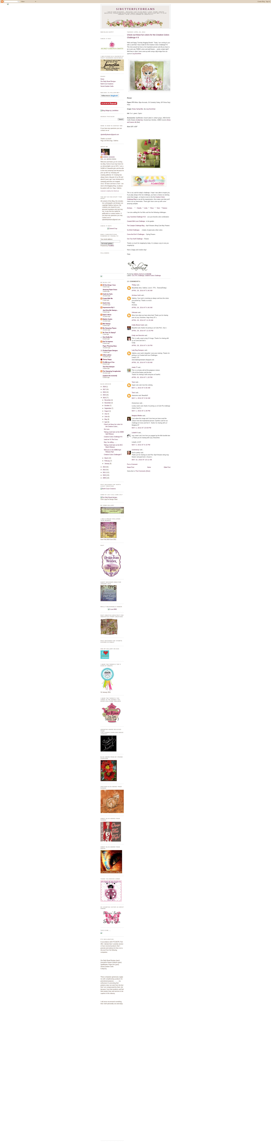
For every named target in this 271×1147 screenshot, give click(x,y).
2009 (104, 478)
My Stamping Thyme (109, 328)
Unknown (134, 312)
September (108, 408)
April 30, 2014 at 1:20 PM (142, 377)
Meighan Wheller (137, 415)
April (106, 422)
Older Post (167, 467)
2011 (104, 472)
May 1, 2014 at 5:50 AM (141, 388)
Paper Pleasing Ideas (110, 346)
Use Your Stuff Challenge (135, 239)
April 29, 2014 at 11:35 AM (142, 320)
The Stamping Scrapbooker (112, 371)
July (105, 414)
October (107, 405)
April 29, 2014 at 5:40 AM (142, 290)
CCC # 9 (134, 275)
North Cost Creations (107, 84)
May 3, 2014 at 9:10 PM (141, 445)
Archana (129, 208)
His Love (106, 429)
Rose (152, 208)
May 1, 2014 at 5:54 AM (141, 398)
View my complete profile (110, 191)
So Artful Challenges (133, 230)
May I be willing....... (110, 442)
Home (149, 467)
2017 (104, 389)
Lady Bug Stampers (138, 350)
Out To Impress (108, 341)
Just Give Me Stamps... (110, 310)
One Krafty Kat (107, 337)
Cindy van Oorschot (138, 335)
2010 (104, 475)
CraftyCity (139, 120)
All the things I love (109, 285)
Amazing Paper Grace (110, 289)
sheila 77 (134, 367)
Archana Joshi (136, 295)
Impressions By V (108, 307)
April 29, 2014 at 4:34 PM (142, 345)
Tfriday (134, 285)
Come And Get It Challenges (135, 234)
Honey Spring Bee (137, 109)
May (106, 419)
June (106, 416)
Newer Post (130, 467)
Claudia (139, 208)
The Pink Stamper (109, 366)
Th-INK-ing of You (108, 362)
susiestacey (135, 449)
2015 (104, 395)
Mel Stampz (107, 323)
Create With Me (108, 298)
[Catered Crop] (112, 228)
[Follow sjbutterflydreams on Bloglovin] (110, 96)
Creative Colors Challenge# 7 (113, 454)
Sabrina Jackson (109, 157)
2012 (104, 469)
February (107, 461)
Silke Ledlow (107, 355)
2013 (104, 467)
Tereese (164, 208)
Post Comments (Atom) (143, 471)
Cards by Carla (107, 294)
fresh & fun (106, 303)
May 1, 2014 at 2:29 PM (141, 411)
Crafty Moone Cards (138, 325)
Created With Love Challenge (136, 221)
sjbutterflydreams (135, 9)
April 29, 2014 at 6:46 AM (142, 307)
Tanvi (159, 208)
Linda (146, 208)
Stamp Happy (107, 359)
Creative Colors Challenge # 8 (113, 437)
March (106, 458)
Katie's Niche (107, 315)
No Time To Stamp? (109, 332)
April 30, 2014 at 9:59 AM (142, 362)
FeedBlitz (111, 245)
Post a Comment (132, 464)
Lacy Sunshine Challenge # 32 (136, 217)
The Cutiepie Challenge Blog (135, 225)
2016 (104, 392)
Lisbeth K (135, 432)
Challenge (141, 275)
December (107, 400)
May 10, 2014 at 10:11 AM (142, 460)
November (107, 403)
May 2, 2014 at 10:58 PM (141, 428)
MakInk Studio (107, 319)
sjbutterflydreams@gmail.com (110, 134)
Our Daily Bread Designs (108, 81)
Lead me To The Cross (111, 439)
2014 (104, 397)
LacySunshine (136, 53)
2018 (104, 386)
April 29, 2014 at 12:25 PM (142, 330)
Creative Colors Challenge (153, 275)
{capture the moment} (110, 375)
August (106, 411)
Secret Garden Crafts (107, 86)
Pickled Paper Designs (110, 350)
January (107, 463)
